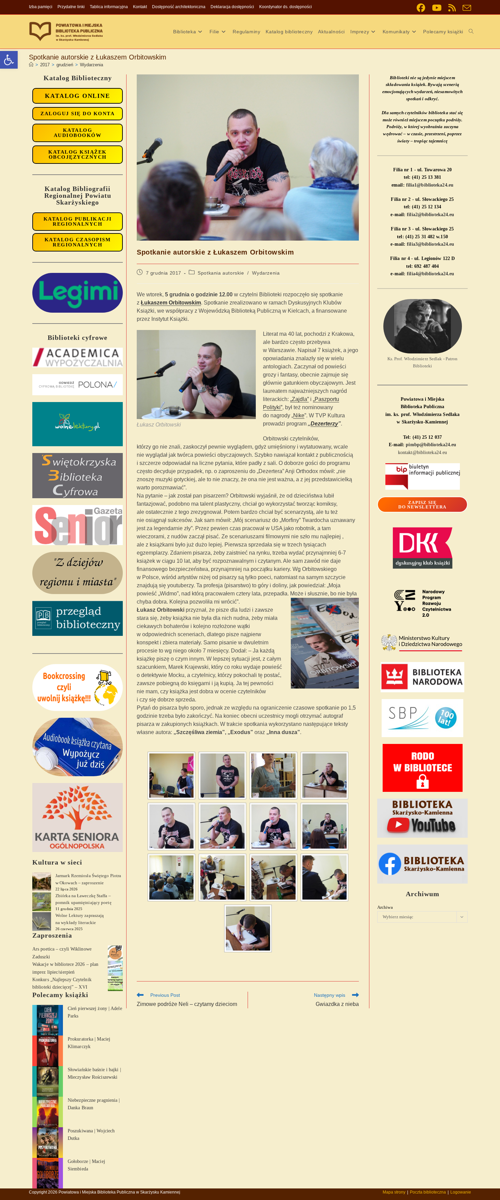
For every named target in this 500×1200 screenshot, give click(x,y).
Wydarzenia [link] (91, 64)
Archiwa (385, 907)
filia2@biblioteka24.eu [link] (430, 214)
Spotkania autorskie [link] (221, 273)
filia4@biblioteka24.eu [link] (430, 273)
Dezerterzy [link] (324, 424)
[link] (9, 60)
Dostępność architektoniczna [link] (178, 6)
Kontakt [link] (140, 6)
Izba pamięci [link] (40, 6)
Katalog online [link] (77, 95)
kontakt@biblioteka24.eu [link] (422, 452)
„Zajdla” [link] (299, 399)
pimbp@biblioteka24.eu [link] (431, 444)
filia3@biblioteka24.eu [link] (430, 244)
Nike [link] (298, 415)
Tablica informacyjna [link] (109, 6)
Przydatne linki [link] (71, 6)
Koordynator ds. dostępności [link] (285, 6)
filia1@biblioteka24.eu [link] (429, 185)
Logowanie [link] (460, 1192)
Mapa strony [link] (394, 1192)
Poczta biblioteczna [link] (428, 1192)
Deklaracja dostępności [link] (232, 6)
